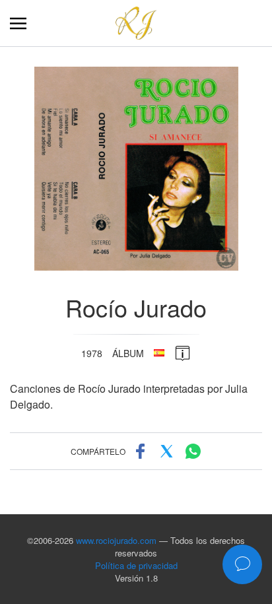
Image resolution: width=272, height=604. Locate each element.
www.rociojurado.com (116, 540)
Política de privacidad (136, 565)
